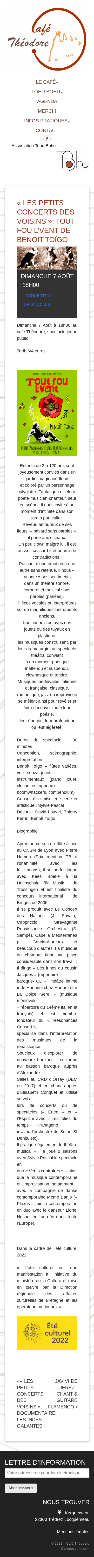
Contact (47, 130)
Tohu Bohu (45, 91)
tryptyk (84, 1548)
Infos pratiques (45, 120)
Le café (46, 82)
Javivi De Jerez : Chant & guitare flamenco (62, 1393)
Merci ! (47, 111)
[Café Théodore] (47, 67)
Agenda (47, 101)
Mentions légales (73, 1531)
